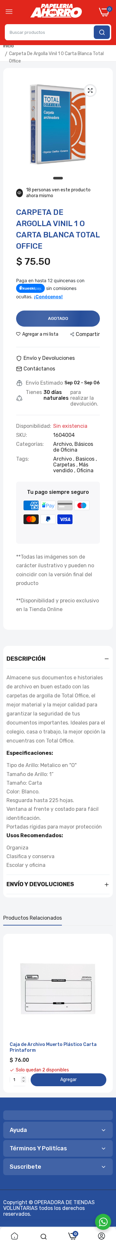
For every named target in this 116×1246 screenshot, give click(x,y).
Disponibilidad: (33, 426)
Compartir (88, 334)
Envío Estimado (44, 383)
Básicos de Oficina (73, 447)
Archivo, (63, 444)
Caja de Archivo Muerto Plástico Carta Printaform (53, 1047)
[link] (14, 1236)
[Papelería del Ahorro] (56, 12)
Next (105, 1013)
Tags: (22, 459)
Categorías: (30, 444)
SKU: (21, 435)
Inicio (8, 46)
